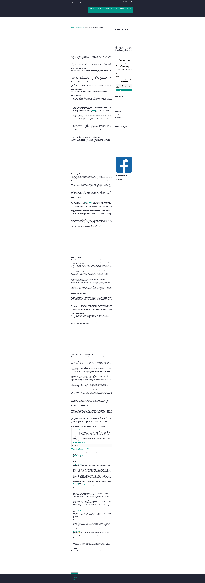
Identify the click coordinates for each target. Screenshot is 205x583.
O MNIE (131, 1)
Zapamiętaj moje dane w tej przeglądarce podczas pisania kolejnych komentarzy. (87, 570)
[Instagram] (74, 445)
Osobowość (117, 114)
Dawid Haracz (74, 0)
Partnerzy (130, 11)
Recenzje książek (118, 120)
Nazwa (72, 566)
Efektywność (117, 100)
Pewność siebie (118, 117)
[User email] (77, 445)
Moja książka (124, 15)
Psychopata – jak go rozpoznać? (77, 449)
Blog (119, 15)
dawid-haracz (73, 21)
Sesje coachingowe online (108, 8)
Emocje (116, 102)
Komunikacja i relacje (86, 21)
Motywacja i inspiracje (119, 108)
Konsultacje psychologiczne (95, 8)
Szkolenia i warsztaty (120, 8)
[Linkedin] (75, 445)
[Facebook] (72, 445)
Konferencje (129, 8)
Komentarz (73, 552)
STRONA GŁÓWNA (125, 1)
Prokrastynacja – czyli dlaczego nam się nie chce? (80, 448)
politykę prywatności (124, 81)
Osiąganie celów (118, 111)
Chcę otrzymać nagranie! (124, 90)
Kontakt (131, 15)
